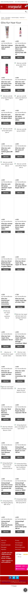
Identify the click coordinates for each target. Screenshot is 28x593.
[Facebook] (10, 577)
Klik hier (5, 57)
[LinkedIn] (17, 577)
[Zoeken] (26, 12)
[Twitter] (13, 577)
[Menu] (1, 7)
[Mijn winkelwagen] (25, 6)
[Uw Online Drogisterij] (13, 6)
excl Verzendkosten (6, 43)
